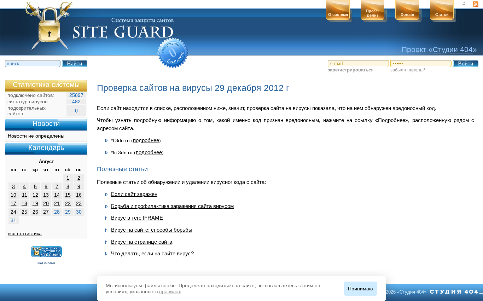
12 (35, 195)
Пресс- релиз (372, 13)
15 (68, 195)
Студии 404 (453, 49)
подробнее (146, 140)
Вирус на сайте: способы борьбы (151, 230)
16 (79, 195)
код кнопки (46, 263)
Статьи (442, 14)
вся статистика (25, 233)
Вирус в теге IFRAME (137, 218)
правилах (170, 291)
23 (79, 203)
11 (24, 195)
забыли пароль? (407, 70)
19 (35, 203)
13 (46, 195)
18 (24, 203)
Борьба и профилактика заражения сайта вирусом (172, 206)
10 (13, 195)
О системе (338, 14)
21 (57, 203)
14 (57, 195)
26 (35, 212)
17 (13, 203)
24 (13, 212)
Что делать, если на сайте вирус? (152, 253)
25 (24, 212)
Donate (407, 14)
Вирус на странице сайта (141, 242)
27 (46, 212)
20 (46, 203)
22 (68, 203)
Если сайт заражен (134, 194)
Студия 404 (412, 292)
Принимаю (360, 288)
